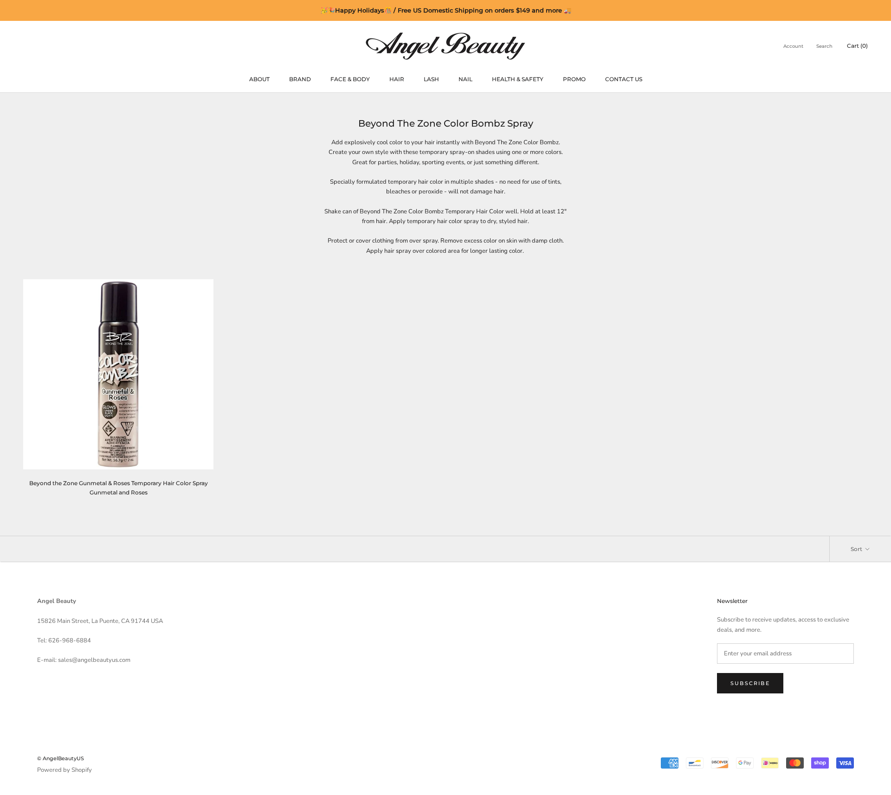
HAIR (396, 79)
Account (793, 46)
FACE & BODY (350, 79)
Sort (857, 548)
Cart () (857, 45)
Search (824, 46)
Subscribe (750, 683)
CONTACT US (623, 79)
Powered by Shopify (64, 770)
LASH (431, 79)
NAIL (465, 79)
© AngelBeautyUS (60, 758)
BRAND (300, 79)
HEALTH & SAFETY (517, 79)
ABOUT (259, 79)
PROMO (574, 79)
